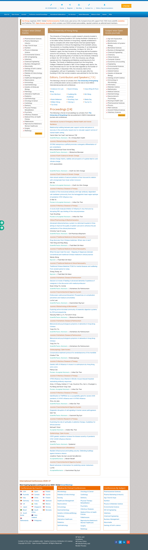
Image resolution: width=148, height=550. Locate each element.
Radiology (28, 130)
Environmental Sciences (116, 66)
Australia (26, 494)
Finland (47, 497)
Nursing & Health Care (115, 101)
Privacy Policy (82, 541)
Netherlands (24, 520)
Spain (36, 491)
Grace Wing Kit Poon (91, 89)
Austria (47, 494)
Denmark (48, 501)
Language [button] (126, 6)
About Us (6, 14)
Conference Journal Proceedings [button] (38, 14)
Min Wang (87, 94)
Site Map (79, 8)
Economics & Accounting (116, 61)
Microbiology (29, 71)
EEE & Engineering (31, 57)
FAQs (110, 14)
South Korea (23, 514)
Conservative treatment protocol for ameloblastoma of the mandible (73, 352)
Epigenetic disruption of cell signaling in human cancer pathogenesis (73, 410)
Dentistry (28, 105)
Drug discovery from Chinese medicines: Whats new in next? (70, 240)
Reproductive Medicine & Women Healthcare (33, 125)
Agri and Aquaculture (115, 38)
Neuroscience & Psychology (113, 97)
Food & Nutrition (113, 68)
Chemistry (111, 55)
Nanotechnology (113, 94)
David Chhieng (73, 89)
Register (70, 8)
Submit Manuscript (84, 14)
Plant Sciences (113, 107)
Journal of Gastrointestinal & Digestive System (65, 292)
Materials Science (114, 87)
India (36, 504)
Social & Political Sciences (116, 110)
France (36, 501)
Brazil (25, 510)
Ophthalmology (30, 98)
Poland (47, 491)
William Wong (55, 102)
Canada (36, 494)
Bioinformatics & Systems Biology (116, 44)
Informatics (111, 84)
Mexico (48, 504)
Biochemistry (112, 41)
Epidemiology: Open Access (59, 433)
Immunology (29, 82)
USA (24, 491)
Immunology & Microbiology (113, 81)
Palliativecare (29, 121)
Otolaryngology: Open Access (60, 349)
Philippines (38, 520)
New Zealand (34, 516)
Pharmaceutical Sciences (33, 38)
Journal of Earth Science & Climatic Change (64, 155)
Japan (25, 507)
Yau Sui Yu (88, 102)
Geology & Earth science (33, 68)
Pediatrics (28, 96)
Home (62, 8)
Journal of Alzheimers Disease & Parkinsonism (65, 277)
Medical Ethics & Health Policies (33, 118)
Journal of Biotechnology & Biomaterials (63, 141)
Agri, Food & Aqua (31, 45)
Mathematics (112, 89)
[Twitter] (120, 542)
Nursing (27, 75)
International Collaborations (57, 14)
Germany (26, 501)
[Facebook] (116, 542)
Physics (110, 105)
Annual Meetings (67, 485)
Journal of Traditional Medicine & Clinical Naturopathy (68, 237)
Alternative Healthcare (32, 94)
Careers (104, 14)
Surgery (27, 128)
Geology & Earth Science (116, 78)
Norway (48, 507)
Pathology (28, 91)
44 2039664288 (51, 8)
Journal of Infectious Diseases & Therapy (64, 188)
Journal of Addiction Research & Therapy (64, 419)
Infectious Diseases (31, 114)
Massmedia (29, 66)
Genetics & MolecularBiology (67, 513)
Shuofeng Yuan (73, 99)
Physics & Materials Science (31, 51)
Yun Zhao (54, 104)
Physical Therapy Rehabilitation (30, 109)
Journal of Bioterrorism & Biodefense (62, 447)
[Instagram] (128, 542)
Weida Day (88, 99)
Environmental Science (32, 54)
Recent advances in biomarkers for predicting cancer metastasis (71, 465)
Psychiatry (28, 112)
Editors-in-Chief (95, 14)
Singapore (37, 507)
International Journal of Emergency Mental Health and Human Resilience (70, 123)
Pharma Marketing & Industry (31, 42)
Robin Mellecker (56, 99)
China (36, 497)
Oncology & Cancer (31, 101)
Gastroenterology (31, 85)
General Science (113, 71)
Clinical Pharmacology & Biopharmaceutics (64, 220)
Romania (48, 510)
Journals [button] (23, 14)
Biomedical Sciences (115, 48)
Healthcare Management (33, 78)
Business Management (32, 64)
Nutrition (28, 48)
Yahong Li (71, 102)
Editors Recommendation (104, 8)
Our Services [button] (71, 14)
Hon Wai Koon (56, 94)
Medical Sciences (114, 91)
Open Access (15, 14)
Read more (39, 133)
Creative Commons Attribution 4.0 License (57, 541)
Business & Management (116, 50)
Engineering (112, 64)
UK (24, 504)
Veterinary (28, 59)
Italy (24, 497)
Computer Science (114, 59)
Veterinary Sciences (114, 112)
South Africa (35, 511)
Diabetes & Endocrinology (33, 73)
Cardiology (28, 103)
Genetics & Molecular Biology (32, 88)
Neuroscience (29, 80)
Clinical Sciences (113, 57)
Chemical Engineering (32, 61)
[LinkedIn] (124, 542)
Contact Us (89, 8)
